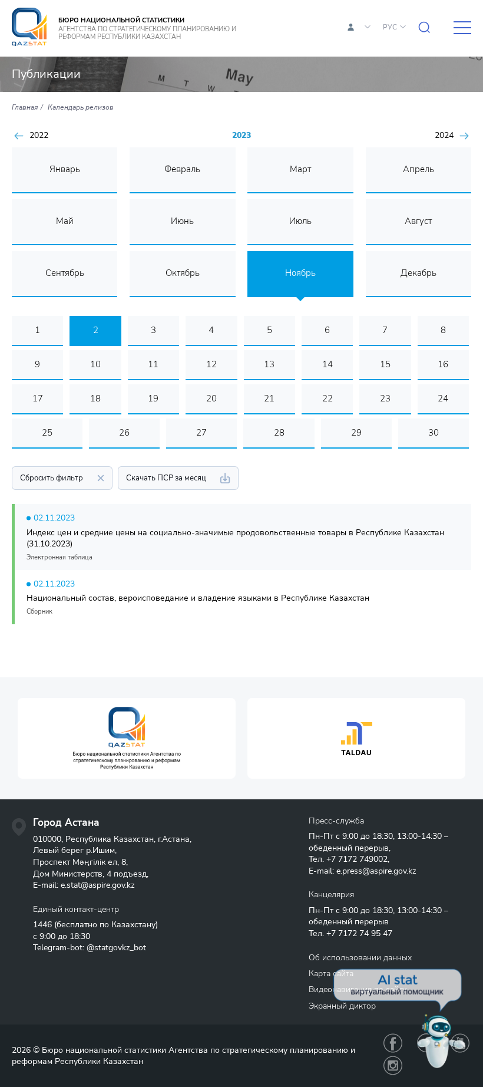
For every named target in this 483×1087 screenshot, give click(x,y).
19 (153, 398)
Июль (300, 221)
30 (433, 433)
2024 (444, 135)
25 (47, 433)
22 (327, 398)
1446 (42, 924)
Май (65, 221)
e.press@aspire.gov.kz (376, 871)
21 (269, 398)
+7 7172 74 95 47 (359, 933)
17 (37, 398)
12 (211, 364)
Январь (64, 169)
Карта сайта (331, 973)
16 (443, 364)
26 (124, 433)
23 (385, 398)
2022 (38, 135)
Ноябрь (300, 273)
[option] (127, 738)
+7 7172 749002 (357, 859)
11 (153, 364)
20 (211, 398)
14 (327, 364)
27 (201, 433)
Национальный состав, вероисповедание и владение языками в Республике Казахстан (198, 598)
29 (356, 433)
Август (418, 221)
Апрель (418, 169)
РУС (390, 27)
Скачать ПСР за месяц (166, 478)
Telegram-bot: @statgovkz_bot (89, 947)
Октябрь (183, 273)
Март (300, 169)
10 (95, 364)
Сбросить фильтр (51, 478)
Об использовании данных (360, 957)
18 (95, 398)
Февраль (182, 169)
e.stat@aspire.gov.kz (97, 885)
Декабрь (418, 273)
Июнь (182, 221)
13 (269, 364)
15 (385, 364)
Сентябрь (64, 273)
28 (279, 433)
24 (443, 398)
